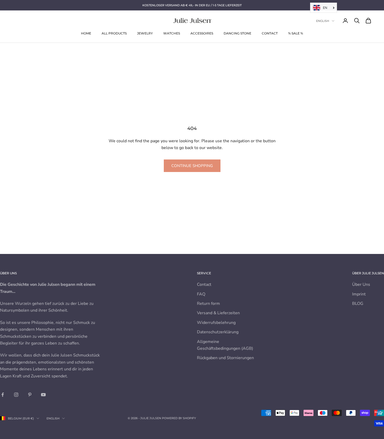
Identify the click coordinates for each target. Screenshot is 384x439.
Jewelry (145, 33)
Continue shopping (192, 165)
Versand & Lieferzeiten (218, 313)
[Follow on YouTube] (43, 394)
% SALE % (295, 33)
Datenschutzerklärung (217, 332)
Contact (270, 33)
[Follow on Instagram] (16, 394)
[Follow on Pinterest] (29, 394)
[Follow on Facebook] (2, 394)
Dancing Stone (237, 33)
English (322, 21)
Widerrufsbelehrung (216, 322)
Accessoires (201, 33)
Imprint (359, 294)
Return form (208, 303)
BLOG (357, 303)
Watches (171, 33)
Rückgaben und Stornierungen (225, 358)
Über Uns (361, 284)
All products (114, 33)
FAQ (201, 294)
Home (86, 33)
